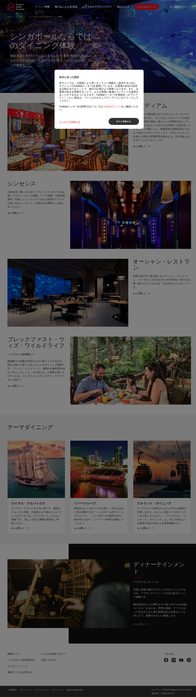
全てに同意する (123, 121)
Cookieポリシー (112, 106)
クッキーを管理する (69, 121)
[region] (99, 99)
